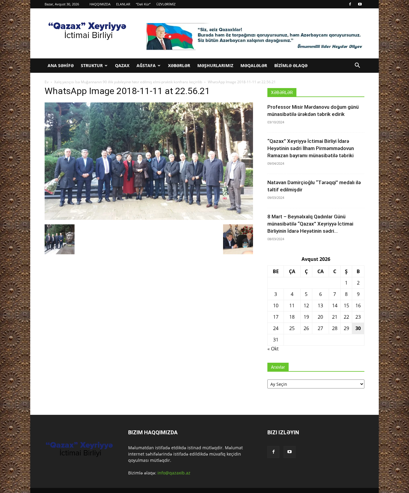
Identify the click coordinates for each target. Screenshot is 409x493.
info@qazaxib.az (173, 473)
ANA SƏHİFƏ (61, 65)
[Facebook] (350, 4)
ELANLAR (123, 4)
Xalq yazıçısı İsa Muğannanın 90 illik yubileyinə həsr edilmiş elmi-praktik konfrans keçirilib (128, 81)
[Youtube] (359, 4)
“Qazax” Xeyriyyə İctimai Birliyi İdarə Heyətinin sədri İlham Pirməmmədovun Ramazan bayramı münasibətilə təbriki (310, 148)
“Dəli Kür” (143, 4)
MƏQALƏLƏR (253, 65)
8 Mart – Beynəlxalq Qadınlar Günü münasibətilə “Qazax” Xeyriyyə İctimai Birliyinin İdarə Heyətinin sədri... (310, 224)
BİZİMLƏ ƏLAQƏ (290, 65)
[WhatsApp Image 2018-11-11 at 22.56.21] (149, 218)
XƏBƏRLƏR (179, 65)
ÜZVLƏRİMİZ (165, 4)
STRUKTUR (92, 65)
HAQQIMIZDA (100, 4)
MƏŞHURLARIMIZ (215, 65)
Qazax (122, 65)
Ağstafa (146, 65)
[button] (357, 66)
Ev (47, 81)
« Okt (273, 348)
